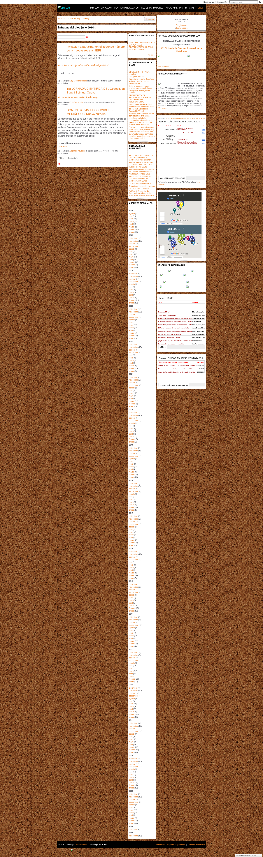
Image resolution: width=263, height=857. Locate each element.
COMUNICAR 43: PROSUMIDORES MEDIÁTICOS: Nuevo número (90, 112)
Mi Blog (86, 18)
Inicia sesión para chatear (246, 855)
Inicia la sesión (182, 27)
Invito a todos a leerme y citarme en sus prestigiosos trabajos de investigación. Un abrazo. (141, 89)
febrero (132, 229)
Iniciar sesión (221, 2)
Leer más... (63, 146)
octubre (132, 243)
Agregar (151, 19)
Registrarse (208, 2)
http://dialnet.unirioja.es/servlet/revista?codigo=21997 (83, 65)
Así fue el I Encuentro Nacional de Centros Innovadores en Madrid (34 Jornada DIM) (141, 171)
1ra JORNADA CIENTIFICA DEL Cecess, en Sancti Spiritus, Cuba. (96, 90)
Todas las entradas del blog (69, 18)
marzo (131, 226)
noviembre (133, 241)
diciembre (133, 238)
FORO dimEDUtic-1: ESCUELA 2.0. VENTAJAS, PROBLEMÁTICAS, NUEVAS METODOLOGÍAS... (142, 45)
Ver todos (151, 54)
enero (131, 232)
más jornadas (163, 66)
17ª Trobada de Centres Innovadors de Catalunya (181, 49)
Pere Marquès (81, 844)
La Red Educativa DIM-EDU (140, 183)
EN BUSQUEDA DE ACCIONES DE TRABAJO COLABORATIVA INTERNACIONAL (140, 98)
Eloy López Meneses (78, 80)
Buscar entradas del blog (87, 37)
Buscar (260, 2)
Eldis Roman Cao (76, 102)
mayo (131, 221)
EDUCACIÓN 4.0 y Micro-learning (139, 73)
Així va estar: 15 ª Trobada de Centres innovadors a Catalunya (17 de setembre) (141, 157)
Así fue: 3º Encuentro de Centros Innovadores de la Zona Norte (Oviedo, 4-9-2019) (141, 193)
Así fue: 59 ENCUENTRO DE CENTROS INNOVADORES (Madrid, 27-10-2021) (141, 164)
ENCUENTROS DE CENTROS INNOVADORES (185, 118)
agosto (132, 213)
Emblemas (160, 844)
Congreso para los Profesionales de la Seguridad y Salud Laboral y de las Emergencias (141, 79)
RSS (59, 164)
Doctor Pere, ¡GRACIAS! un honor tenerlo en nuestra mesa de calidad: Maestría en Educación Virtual (141, 107)
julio (131, 216)
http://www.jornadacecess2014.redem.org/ (78, 97)
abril (131, 224)
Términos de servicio (196, 844)
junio (131, 218)
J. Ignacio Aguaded (77, 150)
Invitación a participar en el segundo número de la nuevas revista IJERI (96, 48)
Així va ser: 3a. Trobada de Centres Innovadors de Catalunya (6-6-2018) (140, 178)
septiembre (133, 246)
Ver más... (162, 108)
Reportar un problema (176, 844)
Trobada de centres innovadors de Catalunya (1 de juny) (142, 187)
